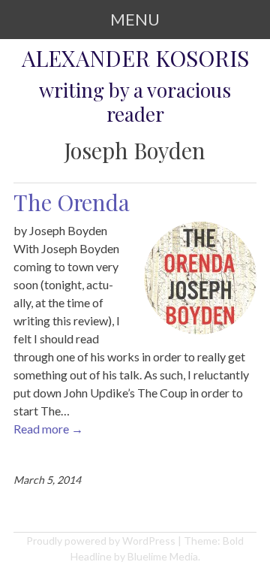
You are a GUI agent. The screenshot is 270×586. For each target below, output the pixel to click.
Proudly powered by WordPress (101, 540)
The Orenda (72, 201)
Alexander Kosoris (135, 58)
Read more (48, 428)
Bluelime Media (163, 556)
